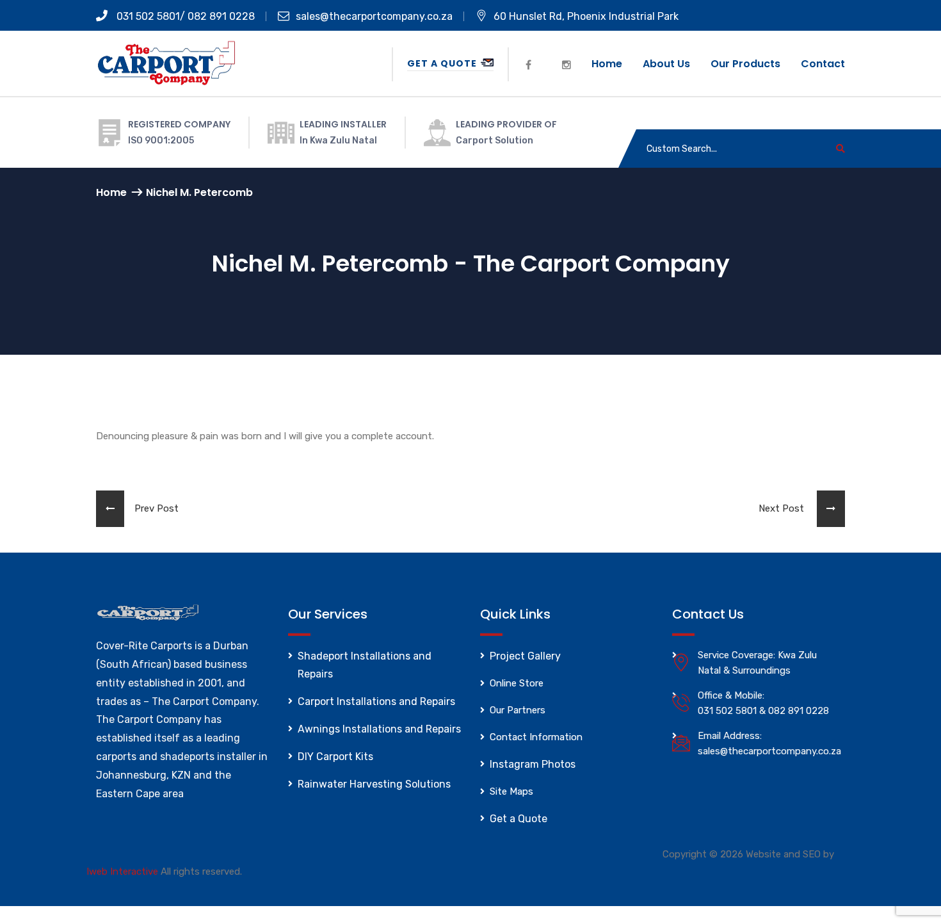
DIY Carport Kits (335, 756)
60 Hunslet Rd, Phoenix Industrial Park (586, 16)
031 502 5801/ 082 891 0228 (184, 16)
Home (606, 63)
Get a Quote (443, 63)
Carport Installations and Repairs (376, 701)
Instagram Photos (532, 764)
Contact (823, 63)
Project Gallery (525, 656)
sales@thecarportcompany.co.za (374, 16)
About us (666, 63)
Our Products (745, 63)
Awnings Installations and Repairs (379, 729)
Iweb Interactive (122, 871)
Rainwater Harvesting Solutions (374, 784)
